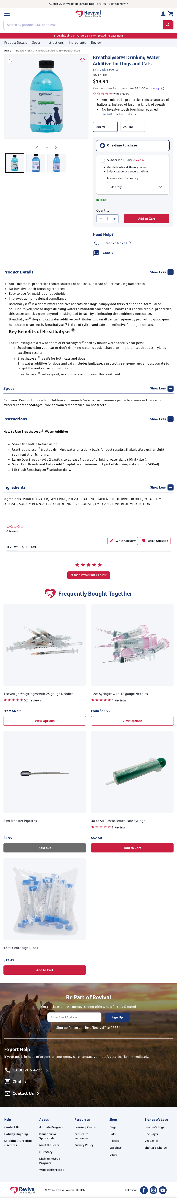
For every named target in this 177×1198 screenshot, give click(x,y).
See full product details (118, 114)
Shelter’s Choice (156, 1148)
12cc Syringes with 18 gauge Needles (119, 693)
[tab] (122, 541)
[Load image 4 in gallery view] (56, 163)
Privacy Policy (84, 1145)
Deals (113, 1155)
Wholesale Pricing (51, 1170)
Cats (112, 1134)
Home (7, 50)
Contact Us (11, 1127)
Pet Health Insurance (81, 1136)
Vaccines (115, 1148)
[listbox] (136, 187)
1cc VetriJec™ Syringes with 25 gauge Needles (38, 693)
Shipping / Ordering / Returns (18, 1143)
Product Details (15, 42)
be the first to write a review (89, 575)
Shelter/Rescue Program (49, 1161)
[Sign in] (163, 13)
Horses (114, 1141)
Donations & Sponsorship (47, 1136)
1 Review (118, 827)
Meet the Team (49, 1145)
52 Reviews (32, 700)
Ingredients (77, 42)
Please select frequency (122, 178)
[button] (6, 13)
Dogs (112, 1127)
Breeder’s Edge (155, 1127)
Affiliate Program (51, 1127)
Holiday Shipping (16, 1134)
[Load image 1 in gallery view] (14, 163)
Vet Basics (151, 1141)
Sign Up (117, 1017)
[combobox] (88, 25)
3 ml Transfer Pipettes (20, 820)
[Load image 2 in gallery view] (35, 163)
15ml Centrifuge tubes (20, 948)
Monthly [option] (116, 187)
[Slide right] (56, 148)
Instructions (55, 42)
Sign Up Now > (118, 4)
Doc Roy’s (151, 1134)
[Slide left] (37, 148)
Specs (36, 42)
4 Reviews (119, 700)
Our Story (45, 1152)
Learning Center (85, 1127)
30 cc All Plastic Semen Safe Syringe (118, 820)
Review (96, 42)
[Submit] (168, 24)
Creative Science (108, 70)
